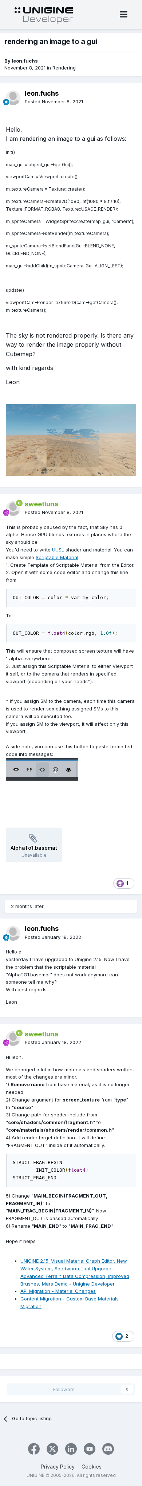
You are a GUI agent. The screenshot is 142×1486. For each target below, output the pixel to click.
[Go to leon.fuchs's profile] (13, 98)
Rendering (64, 68)
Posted (54, 101)
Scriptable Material (57, 557)
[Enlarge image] (42, 769)
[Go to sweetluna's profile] (13, 508)
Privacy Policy (58, 1466)
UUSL (58, 550)
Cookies (92, 1466)
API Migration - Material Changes (58, 1291)
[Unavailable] (71, 439)
